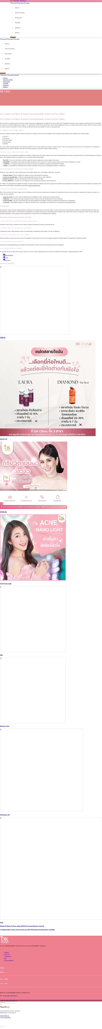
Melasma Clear (4, 726)
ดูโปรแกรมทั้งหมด (8, 960)
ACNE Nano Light (5, 583)
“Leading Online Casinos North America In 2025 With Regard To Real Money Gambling (27, 929)
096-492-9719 (23, 0)
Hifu (1, 655)
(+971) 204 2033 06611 (5, 1017)
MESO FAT (3, 439)
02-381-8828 (16, 0)
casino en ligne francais (34, 185)
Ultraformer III (5, 815)
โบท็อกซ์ (2, 337)
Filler (1, 922)
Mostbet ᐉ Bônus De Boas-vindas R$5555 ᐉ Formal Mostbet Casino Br (22, 926)
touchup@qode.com (4, 1015)
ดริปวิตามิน (3, 512)
